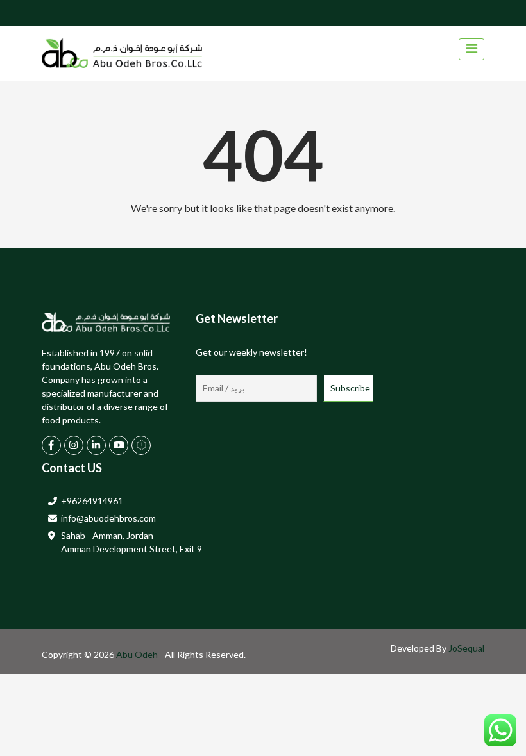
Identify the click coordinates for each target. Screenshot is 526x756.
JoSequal (466, 648)
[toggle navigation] (471, 49)
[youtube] (118, 445)
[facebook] (51, 445)
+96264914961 (92, 500)
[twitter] (141, 445)
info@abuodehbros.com (108, 518)
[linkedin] (96, 445)
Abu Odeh (138, 654)
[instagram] (73, 445)
